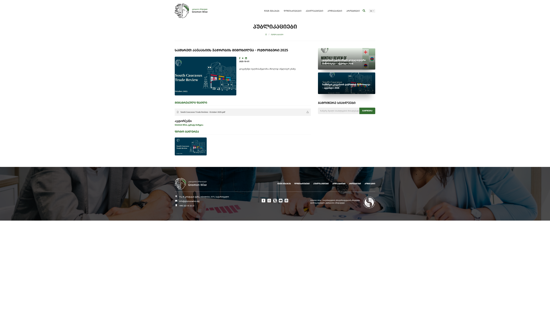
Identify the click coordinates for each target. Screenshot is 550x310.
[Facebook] (239, 58)
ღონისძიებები (292, 10)
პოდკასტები (335, 10)
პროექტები (353, 10)
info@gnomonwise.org (189, 201)
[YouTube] (280, 200)
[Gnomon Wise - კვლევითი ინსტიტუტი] (182, 11)
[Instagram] (269, 200)
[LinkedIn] (246, 58)
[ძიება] (364, 10)
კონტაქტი (370, 183)
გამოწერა (367, 111)
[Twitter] (243, 58)
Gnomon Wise (181, 125)
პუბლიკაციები (314, 10)
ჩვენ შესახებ (271, 10)
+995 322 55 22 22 (186, 206)
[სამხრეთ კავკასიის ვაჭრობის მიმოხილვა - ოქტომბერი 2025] (205, 76)
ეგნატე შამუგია (195, 125)
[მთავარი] (266, 34)
